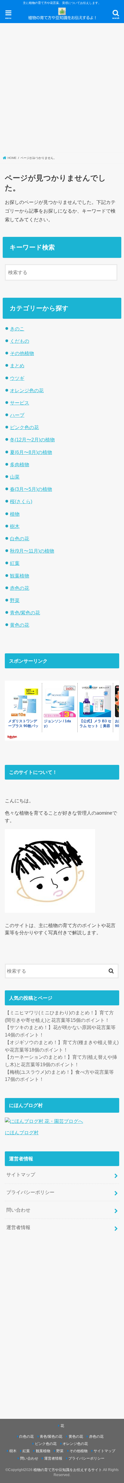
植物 (15, 514)
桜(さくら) (21, 501)
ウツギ (17, 378)
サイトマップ (20, 1174)
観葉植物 (19, 575)
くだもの (19, 341)
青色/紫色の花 (25, 612)
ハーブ (17, 415)
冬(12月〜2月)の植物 (32, 439)
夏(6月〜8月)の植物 (31, 452)
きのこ (17, 328)
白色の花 (19, 538)
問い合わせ (18, 1210)
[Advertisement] (62, 88)
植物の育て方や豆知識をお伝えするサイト (67, 1470)
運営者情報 (18, 1227)
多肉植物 (19, 464)
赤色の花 (19, 588)
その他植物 (22, 353)
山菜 (15, 476)
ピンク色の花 (24, 427)
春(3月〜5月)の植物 (31, 489)
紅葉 (15, 563)
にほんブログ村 (22, 1132)
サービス (19, 402)
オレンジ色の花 (27, 390)
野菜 (15, 600)
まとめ (17, 365)
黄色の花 (19, 625)
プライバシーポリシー (30, 1192)
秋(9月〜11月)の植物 (32, 551)
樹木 (15, 526)
